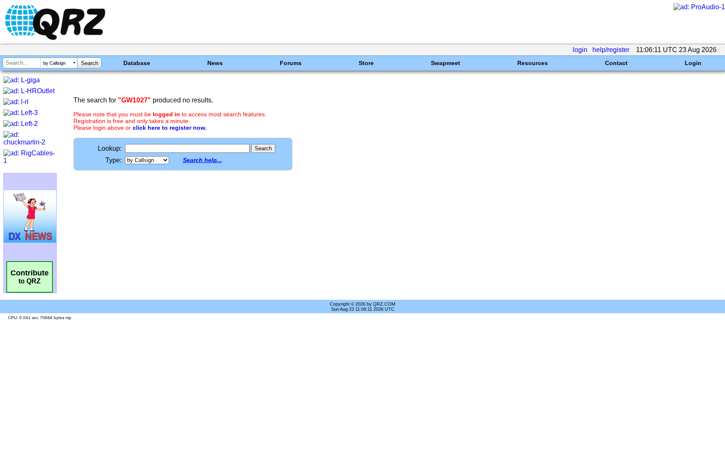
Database (136, 63)
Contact (616, 63)
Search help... (202, 160)
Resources (532, 63)
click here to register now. (169, 127)
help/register (610, 49)
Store (366, 63)
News (215, 63)
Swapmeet (445, 63)
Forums (291, 63)
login (580, 49)
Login (693, 63)
